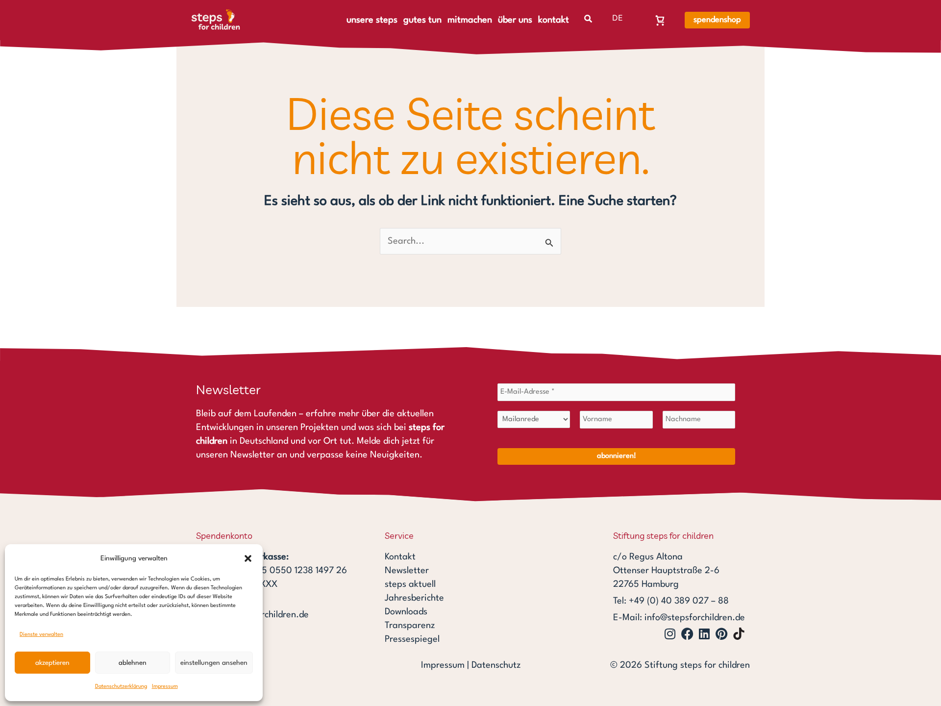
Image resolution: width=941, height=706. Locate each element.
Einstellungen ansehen (214, 662)
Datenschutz (495, 665)
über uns (515, 20)
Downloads (406, 611)
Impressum (165, 686)
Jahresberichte (414, 598)
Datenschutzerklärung (121, 686)
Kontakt (400, 557)
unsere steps (372, 20)
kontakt (553, 20)
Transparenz (410, 625)
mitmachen (469, 20)
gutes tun (422, 20)
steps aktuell (410, 584)
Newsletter (407, 570)
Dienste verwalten (41, 634)
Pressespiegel (412, 639)
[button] (248, 558)
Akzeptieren (52, 662)
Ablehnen (133, 662)
